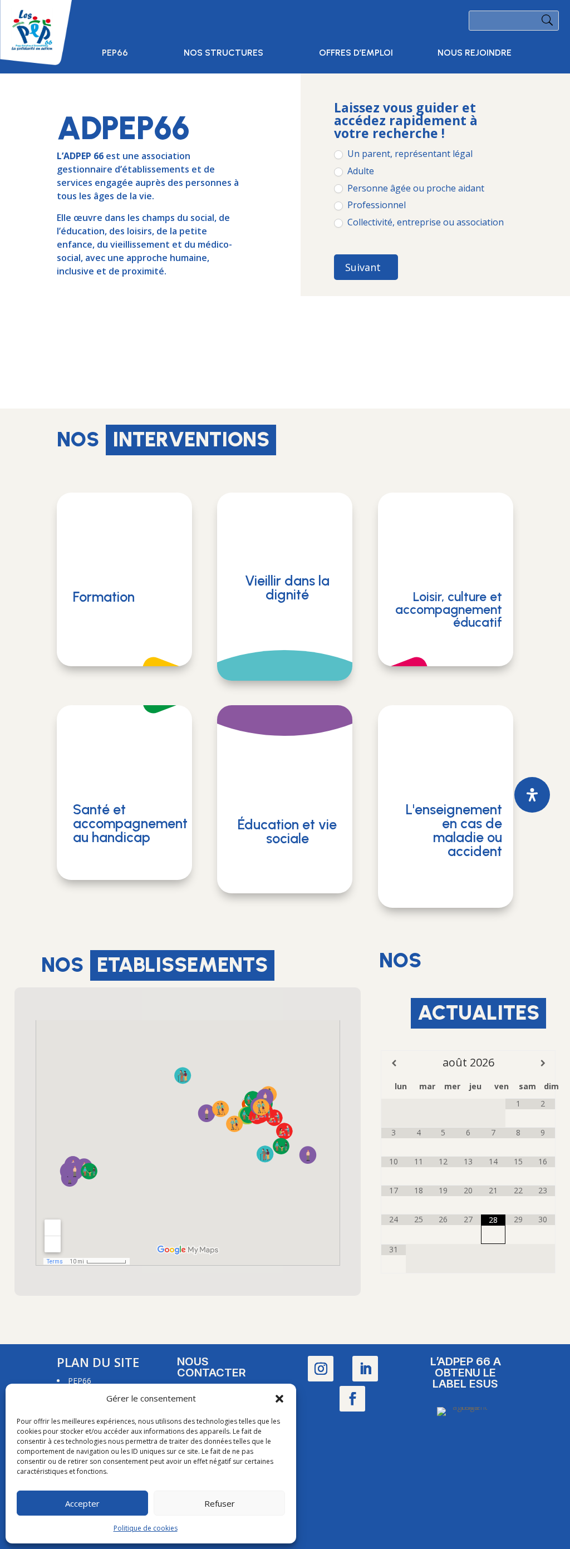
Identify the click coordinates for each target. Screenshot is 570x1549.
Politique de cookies (146, 1528)
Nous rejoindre (475, 53)
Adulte (359, 171)
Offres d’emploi (356, 53)
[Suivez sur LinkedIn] (365, 1368)
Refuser (219, 1503)
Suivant (363, 267)
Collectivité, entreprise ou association (424, 222)
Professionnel (375, 205)
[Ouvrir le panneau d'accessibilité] (532, 795)
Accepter (82, 1503)
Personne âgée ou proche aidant (414, 188)
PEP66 (115, 53)
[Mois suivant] (542, 1063)
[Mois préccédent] (393, 1063)
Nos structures (223, 53)
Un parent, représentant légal (409, 154)
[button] (279, 1398)
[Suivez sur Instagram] (320, 1368)
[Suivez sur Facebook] (352, 1399)
